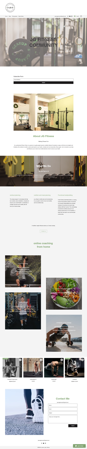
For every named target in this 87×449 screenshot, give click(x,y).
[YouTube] (70, 16)
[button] (81, 16)
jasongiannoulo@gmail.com (60, 16)
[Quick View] (33, 367)
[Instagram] (71, 16)
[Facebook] (68, 16)
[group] (43, 370)
